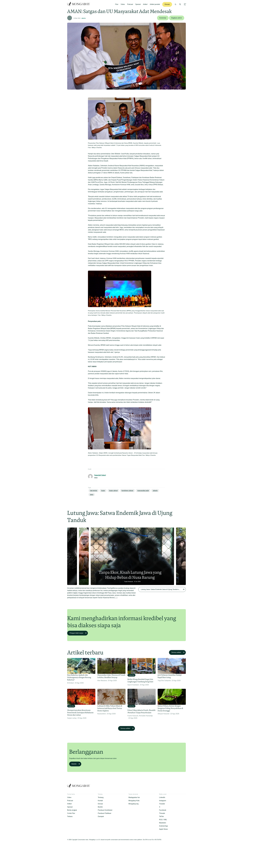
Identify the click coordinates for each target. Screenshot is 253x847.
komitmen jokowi (127, 490)
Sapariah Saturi (100, 475)
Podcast (130, 4)
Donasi (167, 4)
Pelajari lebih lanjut (76, 633)
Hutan (103, 490)
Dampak (101, 816)
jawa (91, 494)
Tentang (100, 797)
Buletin (74, 764)
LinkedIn (162, 797)
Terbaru (70, 816)
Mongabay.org (133, 804)
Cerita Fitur (71, 813)
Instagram (162, 800)
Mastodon (162, 823)
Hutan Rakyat (113, 490)
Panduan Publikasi (104, 813)
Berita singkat (72, 810)
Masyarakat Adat (143, 490)
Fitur (116, 4)
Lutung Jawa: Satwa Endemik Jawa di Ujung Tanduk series (161, 589)
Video (123, 4)
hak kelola (93, 490)
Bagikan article (176, 18)
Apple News (163, 829)
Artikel (145, 4)
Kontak (100, 800)
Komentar (162, 18)
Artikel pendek (155, 4)
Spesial (138, 4)
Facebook (162, 810)
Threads (162, 813)
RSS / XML (163, 819)
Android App (163, 826)
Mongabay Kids (133, 800)
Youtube (162, 804)
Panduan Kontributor (105, 810)
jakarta (84, 18)
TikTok (161, 816)
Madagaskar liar (134, 797)
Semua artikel (176, 652)
